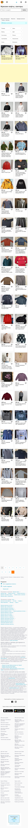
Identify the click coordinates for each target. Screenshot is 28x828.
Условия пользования (18, 795)
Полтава (14, 600)
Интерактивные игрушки (4, 795)
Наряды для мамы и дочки (19, 729)
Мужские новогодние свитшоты (7, 619)
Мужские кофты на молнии (19, 594)
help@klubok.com (19, 797)
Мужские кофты (16, 591)
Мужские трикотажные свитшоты (7, 618)
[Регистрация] (26, 2)
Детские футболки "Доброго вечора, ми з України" (5, 768)
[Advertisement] (14, 15)
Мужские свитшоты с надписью (7, 616)
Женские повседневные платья (4, 734)
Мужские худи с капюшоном (6, 606)
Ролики (2, 792)
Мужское (13, 18)
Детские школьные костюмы (5, 765)
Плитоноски (3, 731)
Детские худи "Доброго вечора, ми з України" (19, 741)
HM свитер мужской (14, 668)
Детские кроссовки (5, 797)
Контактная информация (18, 789)
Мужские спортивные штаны (20, 769)
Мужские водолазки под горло (7, 621)
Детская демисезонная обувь (19, 744)
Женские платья (4, 722)
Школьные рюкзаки (5, 799)
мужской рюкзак (12, 678)
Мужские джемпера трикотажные (7, 609)
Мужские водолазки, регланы (7, 605)
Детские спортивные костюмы (5, 802)
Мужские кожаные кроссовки (19, 763)
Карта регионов (18, 783)
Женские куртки (4, 717)
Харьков (20, 600)
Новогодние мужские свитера (7, 622)
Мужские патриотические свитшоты (9, 667)
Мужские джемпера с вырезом (7, 612)
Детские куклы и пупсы (4, 788)
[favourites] (7, 2)
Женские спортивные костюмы (6, 720)
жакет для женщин (14, 640)
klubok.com (2, 2)
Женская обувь (4, 726)
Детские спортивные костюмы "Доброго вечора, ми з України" (5, 773)
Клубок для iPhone (19, 799)
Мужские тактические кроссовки (20, 777)
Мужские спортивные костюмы (20, 756)
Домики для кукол (5, 753)
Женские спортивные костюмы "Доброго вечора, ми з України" (20, 725)
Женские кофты (4, 737)
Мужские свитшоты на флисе (7, 615)
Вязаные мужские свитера (6, 611)
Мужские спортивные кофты (6, 594)
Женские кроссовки (19, 717)
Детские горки (4, 751)
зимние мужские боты (20, 683)
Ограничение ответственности (18, 792)
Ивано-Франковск (4, 602)
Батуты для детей (5, 791)
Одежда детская (4, 759)
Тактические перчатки (17, 766)
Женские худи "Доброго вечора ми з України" (19, 720)
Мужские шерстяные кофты (6, 614)
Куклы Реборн (4, 781)
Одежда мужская (21, 18)
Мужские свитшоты (21, 593)
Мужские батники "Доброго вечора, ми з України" (12, 665)
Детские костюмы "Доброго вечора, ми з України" (5, 756)
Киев (13, 599)
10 (9, 572)
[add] (16, 2)
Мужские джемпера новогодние (7, 608)
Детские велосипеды (5, 776)
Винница (11, 602)
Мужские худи (3, 593)
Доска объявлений (5, 18)
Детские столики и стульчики (19, 747)
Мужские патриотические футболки (18, 759)
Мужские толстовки (19, 771)
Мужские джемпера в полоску (19, 611)
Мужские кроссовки (19, 751)
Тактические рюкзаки (6, 739)
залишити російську (14, 823)
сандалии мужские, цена (14, 687)
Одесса (16, 602)
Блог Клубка (17, 784)
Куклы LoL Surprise (19, 733)
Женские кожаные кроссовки (5, 729)
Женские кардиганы (5, 724)
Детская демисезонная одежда (18, 737)
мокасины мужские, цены (21, 684)
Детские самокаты (19, 732)
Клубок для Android (19, 801)
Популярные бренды (20, 786)
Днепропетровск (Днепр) (6, 600)
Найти (24, 10)
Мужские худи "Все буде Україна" (9, 666)
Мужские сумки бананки (18, 774)
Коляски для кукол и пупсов (5, 785)
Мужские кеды (18, 753)
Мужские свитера (11, 593)
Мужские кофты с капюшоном (7, 596)
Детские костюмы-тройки (5, 762)
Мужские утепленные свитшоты (7, 624)
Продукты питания (5, 783)
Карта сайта (17, 781)
